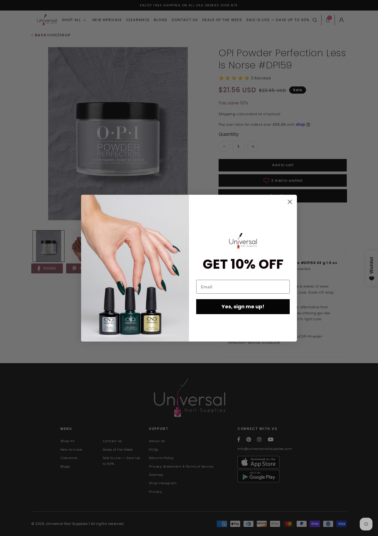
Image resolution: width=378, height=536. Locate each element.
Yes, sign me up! (243, 306)
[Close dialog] (290, 202)
